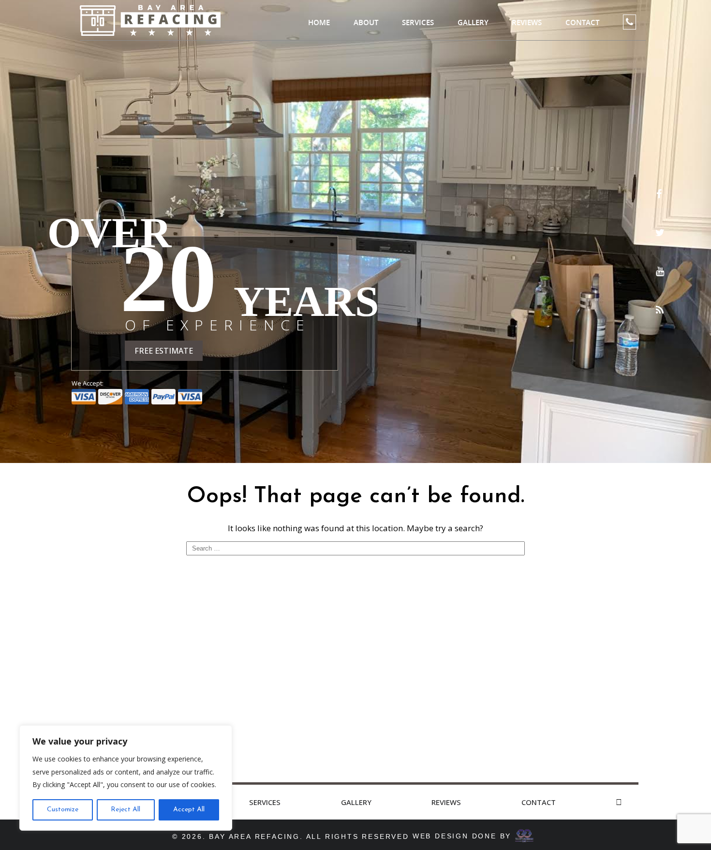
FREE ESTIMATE (163, 350)
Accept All (189, 809)
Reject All (125, 809)
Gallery (473, 22)
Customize (62, 809)
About (366, 22)
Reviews (527, 22)
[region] (125, 778)
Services (418, 22)
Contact (582, 22)
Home (319, 22)
